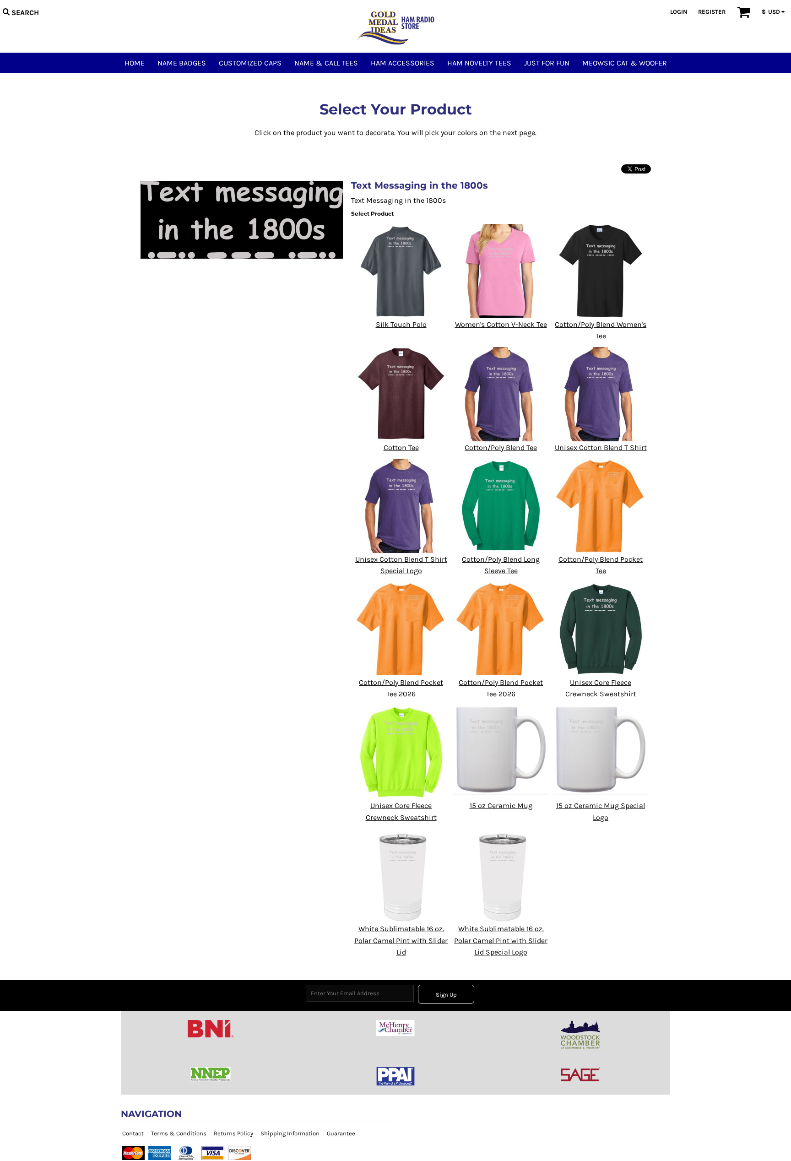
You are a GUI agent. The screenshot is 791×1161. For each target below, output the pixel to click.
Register (712, 11)
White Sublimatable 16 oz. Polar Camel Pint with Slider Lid (401, 940)
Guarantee (341, 1133)
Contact (133, 1133)
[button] (20, 11)
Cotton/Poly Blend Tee (501, 447)
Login (678, 11)
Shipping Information (290, 1133)
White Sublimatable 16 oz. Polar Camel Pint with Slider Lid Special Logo (500, 940)
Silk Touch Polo (401, 324)
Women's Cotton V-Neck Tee (501, 324)
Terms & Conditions (178, 1133)
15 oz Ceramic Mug (501, 805)
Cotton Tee (401, 447)
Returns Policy (233, 1133)
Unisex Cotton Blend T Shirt (601, 447)
